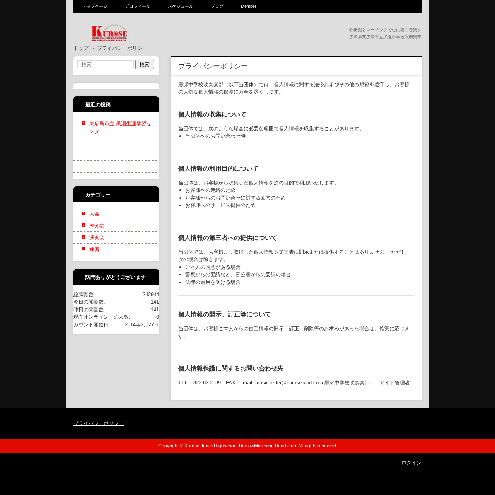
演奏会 (96, 237)
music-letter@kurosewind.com (289, 383)
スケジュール (180, 6)
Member (248, 6)
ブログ (217, 6)
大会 (94, 214)
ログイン (411, 463)
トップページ (95, 6)
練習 (94, 249)
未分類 (96, 226)
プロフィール (137, 6)
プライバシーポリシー (98, 423)
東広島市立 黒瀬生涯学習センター (120, 127)
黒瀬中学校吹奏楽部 (104, 46)
